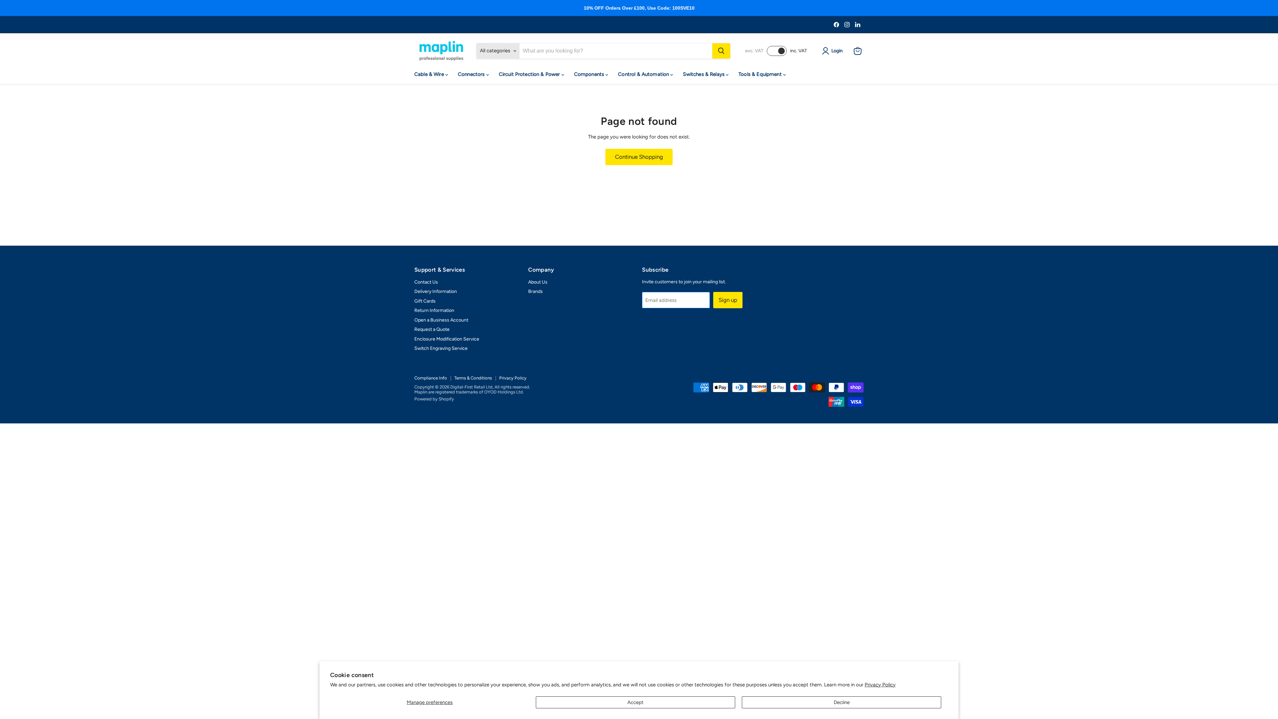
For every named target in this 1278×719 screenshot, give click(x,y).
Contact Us (426, 282)
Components (590, 74)
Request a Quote (432, 329)
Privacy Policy (880, 685)
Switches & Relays (704, 74)
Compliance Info (430, 377)
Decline (842, 702)
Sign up (728, 300)
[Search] (721, 51)
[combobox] (616, 51)
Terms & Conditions (473, 377)
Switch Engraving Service (441, 348)
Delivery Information (435, 291)
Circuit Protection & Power (530, 74)
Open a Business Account (441, 320)
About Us (537, 282)
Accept (635, 702)
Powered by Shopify (434, 398)
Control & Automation (644, 74)
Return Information (434, 310)
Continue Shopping (639, 156)
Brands (535, 291)
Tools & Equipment (761, 74)
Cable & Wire (429, 74)
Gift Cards (425, 301)
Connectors (472, 74)
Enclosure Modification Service (446, 339)
